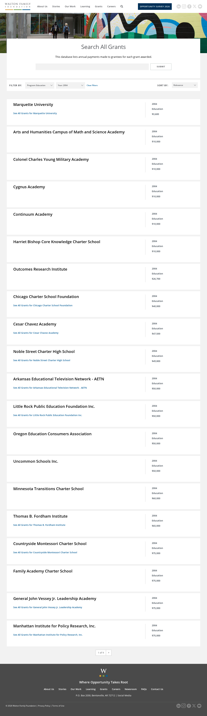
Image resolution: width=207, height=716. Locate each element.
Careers (111, 6)
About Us (42, 6)
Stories (56, 6)
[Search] (121, 6)
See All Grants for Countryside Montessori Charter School (45, 552)
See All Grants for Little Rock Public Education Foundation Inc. (47, 415)
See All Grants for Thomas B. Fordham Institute (39, 524)
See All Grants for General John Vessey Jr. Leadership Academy (47, 607)
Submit (161, 67)
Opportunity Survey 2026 (155, 6)
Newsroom (131, 689)
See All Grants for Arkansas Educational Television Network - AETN (50, 387)
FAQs (144, 689)
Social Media (124, 695)
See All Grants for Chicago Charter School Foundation (42, 305)
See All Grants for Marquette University (35, 113)
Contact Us (157, 689)
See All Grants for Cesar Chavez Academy (36, 332)
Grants (98, 6)
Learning (85, 6)
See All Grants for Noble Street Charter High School (41, 360)
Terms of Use (58, 705)
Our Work (70, 6)
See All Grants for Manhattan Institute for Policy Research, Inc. (48, 634)
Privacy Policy (44, 705)
